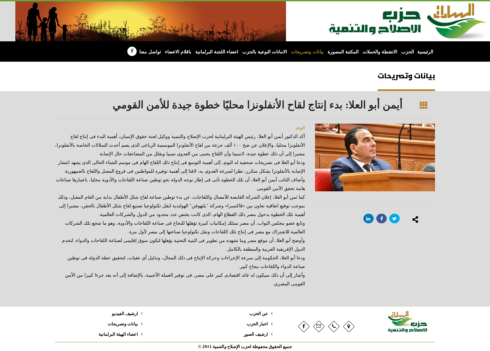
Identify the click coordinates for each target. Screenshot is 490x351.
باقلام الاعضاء (178, 51)
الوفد (300, 127)
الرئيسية (425, 51)
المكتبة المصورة (343, 51)
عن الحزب (258, 313)
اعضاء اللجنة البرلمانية (216, 51)
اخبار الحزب (257, 324)
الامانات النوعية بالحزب (264, 51)
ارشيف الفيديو (125, 313)
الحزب (407, 51)
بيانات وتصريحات (307, 51)
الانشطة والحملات (380, 51)
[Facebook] (132, 51)
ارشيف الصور (256, 334)
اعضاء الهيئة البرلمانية (118, 334)
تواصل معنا (150, 51)
